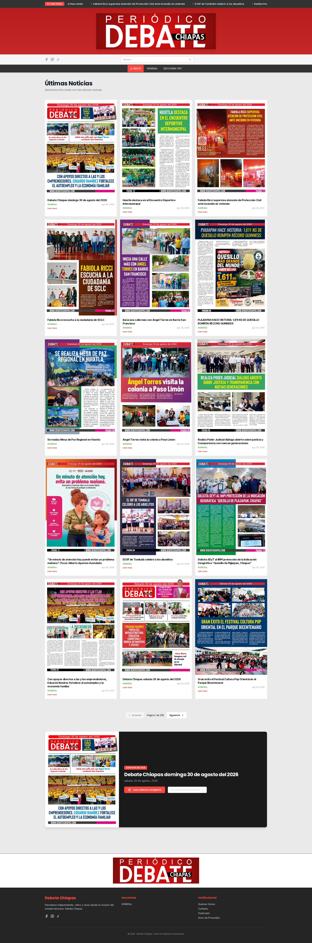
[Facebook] (46, 59)
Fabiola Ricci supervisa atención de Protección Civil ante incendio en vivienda (83, 4)
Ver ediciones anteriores (185, 789)
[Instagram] (52, 59)
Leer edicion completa (147, 789)
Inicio (137, 68)
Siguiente (174, 715)
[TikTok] (58, 59)
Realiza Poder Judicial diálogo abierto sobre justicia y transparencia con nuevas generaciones (254, 4)
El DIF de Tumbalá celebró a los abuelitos (163, 4)
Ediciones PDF (173, 68)
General (152, 68)
